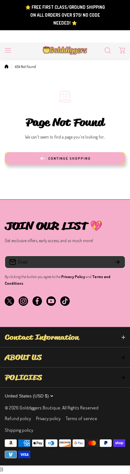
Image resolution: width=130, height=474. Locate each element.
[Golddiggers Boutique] (65, 50)
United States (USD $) (27, 395)
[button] (122, 50)
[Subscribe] (117, 262)
